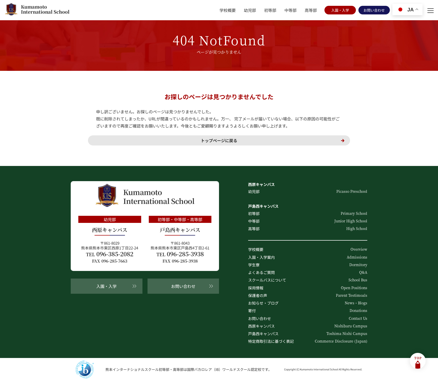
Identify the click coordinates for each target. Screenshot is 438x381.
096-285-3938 (180, 254)
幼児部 (250, 10)
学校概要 (228, 10)
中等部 (290, 10)
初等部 (270, 10)
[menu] (430, 10)
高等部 (311, 10)
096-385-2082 (109, 254)
